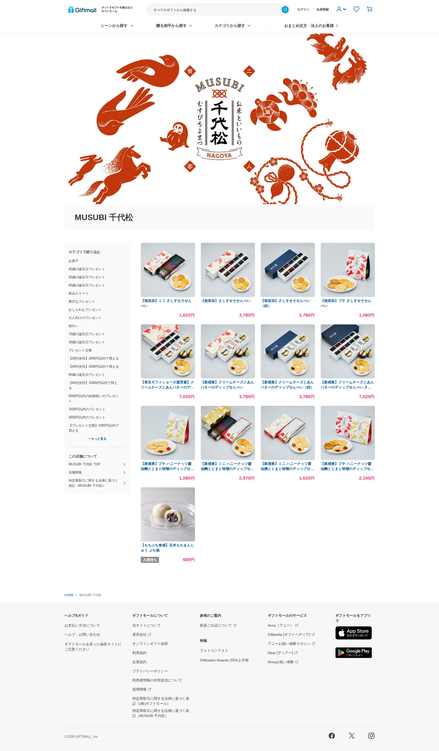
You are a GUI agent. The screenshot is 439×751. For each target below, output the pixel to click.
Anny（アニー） (281, 625)
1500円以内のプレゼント (87, 409)
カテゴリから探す (230, 25)
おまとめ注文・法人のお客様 (309, 25)
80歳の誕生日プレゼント (87, 375)
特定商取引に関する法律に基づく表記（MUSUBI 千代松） (93, 483)
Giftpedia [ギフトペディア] (289, 634)
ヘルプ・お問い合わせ (82, 634)
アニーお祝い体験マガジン (289, 644)
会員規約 (139, 662)
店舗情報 (75, 472)
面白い (74, 326)
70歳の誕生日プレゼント (87, 334)
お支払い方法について (82, 625)
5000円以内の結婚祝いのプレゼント (94, 398)
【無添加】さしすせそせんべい (225, 301)
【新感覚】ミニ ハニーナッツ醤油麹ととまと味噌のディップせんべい (287, 469)
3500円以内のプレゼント (87, 417)
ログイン (303, 9)
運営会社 (139, 634)
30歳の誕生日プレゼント (87, 342)
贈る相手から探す (171, 25)
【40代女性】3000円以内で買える (94, 366)
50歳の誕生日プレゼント (87, 277)
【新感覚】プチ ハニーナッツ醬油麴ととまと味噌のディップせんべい (167, 469)
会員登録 (323, 9)
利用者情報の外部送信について (157, 680)
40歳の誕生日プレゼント (87, 269)
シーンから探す (114, 25)
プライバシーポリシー (150, 671)
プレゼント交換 (80, 350)
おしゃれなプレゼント (85, 310)
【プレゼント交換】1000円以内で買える (94, 427)
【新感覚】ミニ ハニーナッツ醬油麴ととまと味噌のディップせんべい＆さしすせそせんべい (227, 469)
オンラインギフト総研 (150, 644)
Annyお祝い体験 (281, 662)
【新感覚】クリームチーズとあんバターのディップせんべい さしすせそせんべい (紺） (347, 387)
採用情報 (139, 689)
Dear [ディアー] (280, 653)
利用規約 (139, 653)
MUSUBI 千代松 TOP (84, 464)
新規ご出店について (216, 625)
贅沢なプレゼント (82, 301)
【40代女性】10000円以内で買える (93, 385)
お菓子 (74, 261)
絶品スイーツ (78, 293)
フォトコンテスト (214, 650)
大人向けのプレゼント (85, 318)
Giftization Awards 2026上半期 (224, 660)
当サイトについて (146, 625)
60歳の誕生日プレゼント (87, 285)
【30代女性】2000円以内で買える (94, 358)
